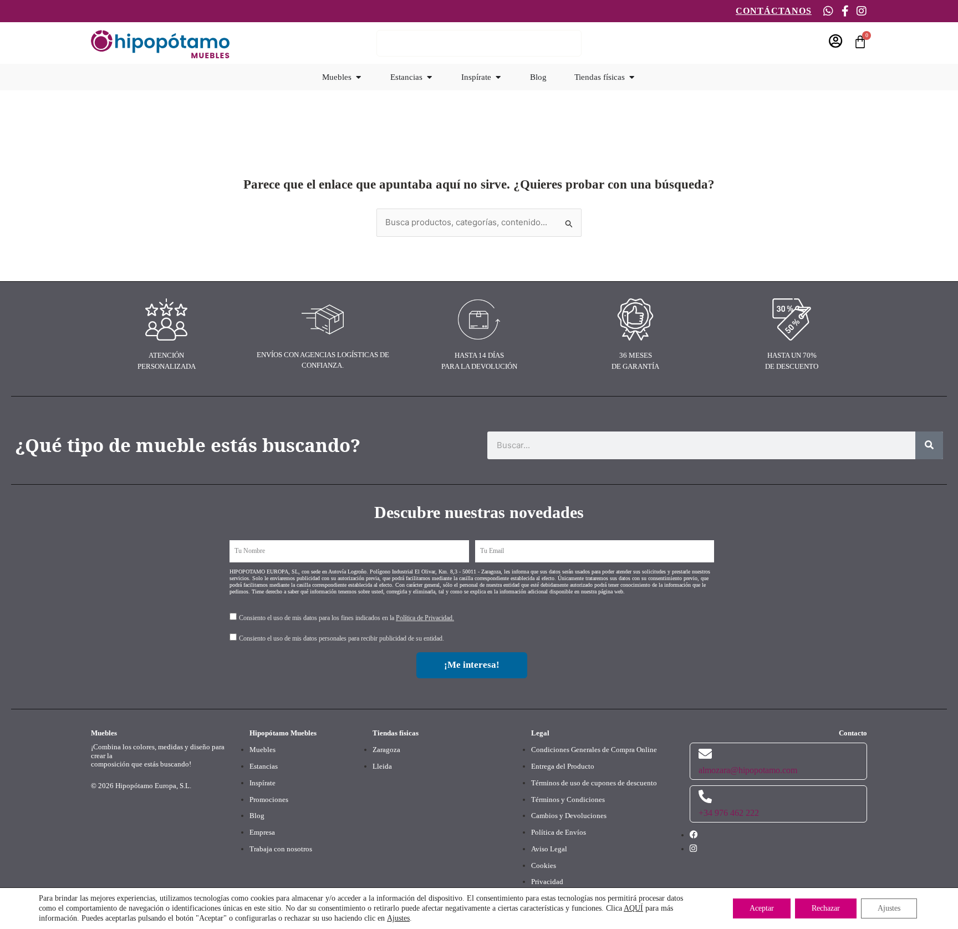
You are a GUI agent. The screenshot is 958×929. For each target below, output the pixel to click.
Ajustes (398, 918)
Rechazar (826, 908)
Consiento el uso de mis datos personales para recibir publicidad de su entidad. (341, 638)
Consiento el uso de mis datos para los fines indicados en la (346, 618)
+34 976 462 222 (729, 813)
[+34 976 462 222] (705, 796)
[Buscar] (929, 445)
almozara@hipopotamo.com (748, 770)
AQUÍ (633, 908)
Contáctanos (774, 11)
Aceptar (762, 908)
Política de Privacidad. (425, 618)
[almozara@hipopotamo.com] (705, 753)
